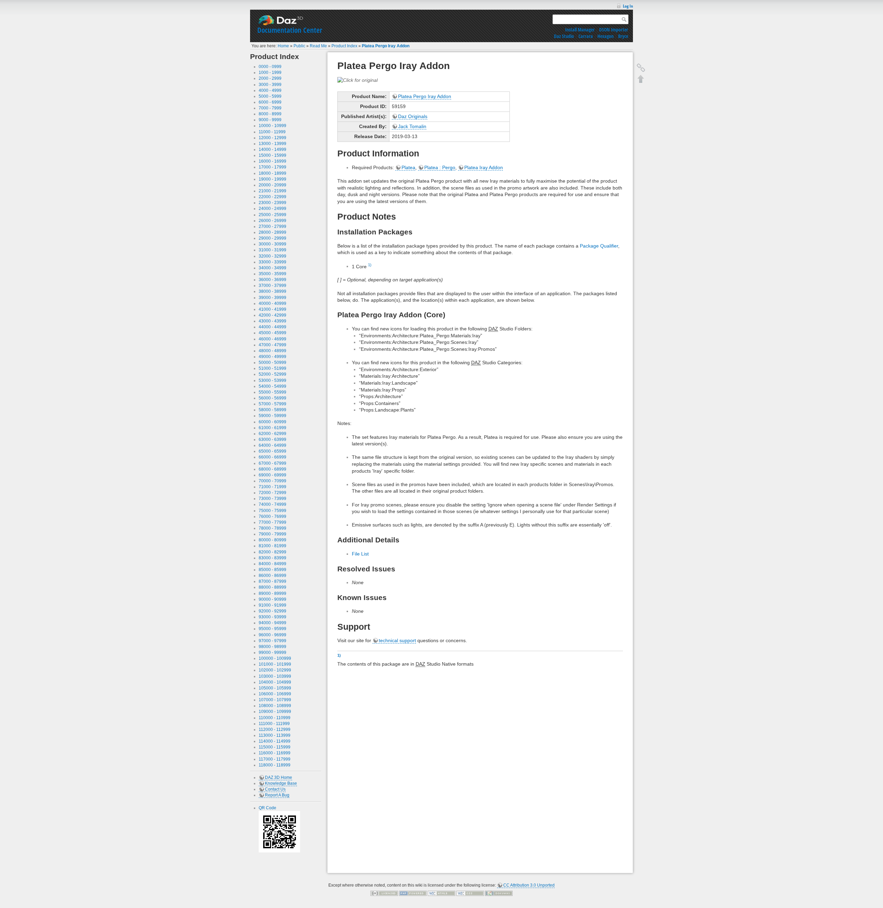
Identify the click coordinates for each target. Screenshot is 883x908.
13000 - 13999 (272, 143)
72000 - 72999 (272, 492)
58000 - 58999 (272, 409)
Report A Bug (277, 795)
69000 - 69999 (272, 475)
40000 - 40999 (272, 303)
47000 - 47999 (272, 344)
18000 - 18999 (272, 173)
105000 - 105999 (275, 688)
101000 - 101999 (275, 664)
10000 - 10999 (272, 125)
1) (369, 265)
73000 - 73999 (272, 498)
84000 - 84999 (272, 563)
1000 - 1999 (270, 72)
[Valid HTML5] (441, 893)
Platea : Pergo (439, 167)
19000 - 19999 (272, 179)
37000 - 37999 (272, 285)
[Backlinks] (640, 67)
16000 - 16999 (272, 161)
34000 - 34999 (272, 267)
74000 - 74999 (272, 504)
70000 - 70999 (272, 481)
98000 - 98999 (272, 646)
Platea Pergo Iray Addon (385, 46)
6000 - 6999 (270, 102)
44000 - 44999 (272, 327)
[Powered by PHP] (413, 893)
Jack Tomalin (412, 126)
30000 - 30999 (272, 244)
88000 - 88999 (272, 587)
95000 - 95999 (272, 628)
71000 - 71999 (272, 486)
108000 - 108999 (275, 705)
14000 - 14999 (272, 149)
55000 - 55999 (272, 392)
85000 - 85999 (272, 569)
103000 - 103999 (275, 676)
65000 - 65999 (272, 451)
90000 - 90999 (272, 599)
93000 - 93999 (272, 617)
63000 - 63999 (272, 439)
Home (283, 46)
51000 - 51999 (272, 368)
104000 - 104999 (275, 682)
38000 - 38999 (272, 291)
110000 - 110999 (274, 717)
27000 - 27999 (272, 226)
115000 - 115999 (274, 747)
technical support (397, 640)
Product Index (344, 46)
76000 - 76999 (272, 516)
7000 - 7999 (270, 108)
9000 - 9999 (270, 119)
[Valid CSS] (470, 893)
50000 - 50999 (272, 362)
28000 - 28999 (272, 232)
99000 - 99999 (272, 652)
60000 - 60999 (272, 421)
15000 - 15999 (272, 155)
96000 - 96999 (272, 634)
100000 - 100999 (275, 658)
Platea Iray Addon (483, 167)
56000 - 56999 (272, 398)
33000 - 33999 (272, 262)
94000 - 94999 (272, 622)
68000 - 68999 (272, 469)
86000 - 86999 (272, 575)
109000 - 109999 (275, 711)
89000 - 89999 (272, 593)
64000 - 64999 (272, 445)
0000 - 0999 (270, 66)
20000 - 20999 (272, 185)
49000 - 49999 (272, 356)
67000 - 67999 (272, 463)
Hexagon (605, 36)
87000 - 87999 (272, 581)
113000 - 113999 (274, 735)
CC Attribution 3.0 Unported (529, 885)
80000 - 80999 (272, 540)
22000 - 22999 (272, 196)
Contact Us (275, 789)
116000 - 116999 (274, 753)
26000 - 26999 (272, 220)
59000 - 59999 (272, 415)
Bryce (623, 36)
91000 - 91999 (272, 605)
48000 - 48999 (272, 350)
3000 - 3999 (270, 84)
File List (360, 554)
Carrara (585, 36)
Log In (628, 6)
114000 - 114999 (274, 741)
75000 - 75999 (272, 510)
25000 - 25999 (272, 214)
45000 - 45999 (272, 332)
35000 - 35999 (272, 273)
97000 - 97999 (272, 640)
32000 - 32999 (272, 256)
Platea (408, 167)
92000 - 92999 (272, 611)
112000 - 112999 (274, 729)
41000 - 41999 (272, 309)
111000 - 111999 (274, 723)
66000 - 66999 (272, 457)
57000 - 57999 (272, 404)
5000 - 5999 (270, 96)
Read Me (318, 46)
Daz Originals (412, 116)
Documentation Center (289, 30)
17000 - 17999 (272, 167)
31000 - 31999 (272, 250)
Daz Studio (564, 36)
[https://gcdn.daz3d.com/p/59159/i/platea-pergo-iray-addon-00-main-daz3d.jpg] (357, 80)
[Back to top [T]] (640, 78)
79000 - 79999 (272, 534)
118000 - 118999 (274, 765)
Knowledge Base (281, 783)
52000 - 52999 (272, 374)
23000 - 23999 (272, 202)
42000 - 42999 (272, 315)
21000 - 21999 (272, 191)
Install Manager (580, 29)
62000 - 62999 (272, 433)
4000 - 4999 (270, 90)
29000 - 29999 (272, 238)
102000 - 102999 (275, 670)
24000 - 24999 (272, 208)
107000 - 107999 (275, 699)
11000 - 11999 (272, 131)
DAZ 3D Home (278, 777)
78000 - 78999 (272, 528)
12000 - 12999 (272, 137)
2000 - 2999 (270, 78)
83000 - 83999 (272, 558)
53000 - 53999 (272, 380)
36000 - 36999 (272, 279)
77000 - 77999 (272, 522)
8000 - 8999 (270, 114)
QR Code (267, 807)
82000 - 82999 (272, 552)
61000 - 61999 (272, 427)
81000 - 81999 (272, 545)
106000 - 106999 (275, 694)
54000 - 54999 (272, 386)
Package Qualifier (599, 246)
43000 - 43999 (272, 321)
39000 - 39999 (272, 297)
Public (299, 46)
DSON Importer (613, 29)
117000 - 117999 (274, 759)
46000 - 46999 (272, 339)
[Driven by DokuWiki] (499, 893)
